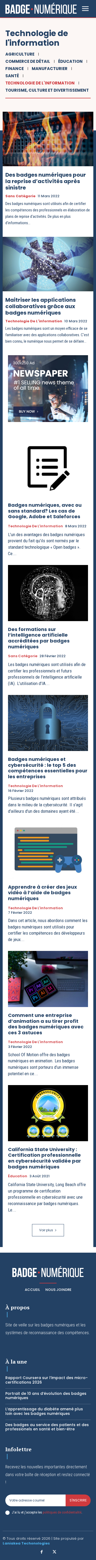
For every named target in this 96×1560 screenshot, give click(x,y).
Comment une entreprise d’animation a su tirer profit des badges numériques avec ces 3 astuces (45, 1024)
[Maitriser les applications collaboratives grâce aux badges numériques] (48, 264)
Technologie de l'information (40, 83)
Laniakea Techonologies (26, 1543)
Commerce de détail (27, 61)
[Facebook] (42, 1552)
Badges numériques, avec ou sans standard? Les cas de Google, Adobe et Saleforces (45, 511)
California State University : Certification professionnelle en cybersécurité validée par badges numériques (44, 1158)
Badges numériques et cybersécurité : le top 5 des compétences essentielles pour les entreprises (47, 768)
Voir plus (46, 1230)
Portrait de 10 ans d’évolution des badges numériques (45, 1396)
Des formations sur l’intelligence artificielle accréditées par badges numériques (39, 638)
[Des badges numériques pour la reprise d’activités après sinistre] (48, 139)
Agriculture (19, 54)
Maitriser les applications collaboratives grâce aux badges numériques (40, 306)
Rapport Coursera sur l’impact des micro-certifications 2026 (46, 1380)
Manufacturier (49, 68)
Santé (12, 76)
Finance (14, 68)
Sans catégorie (20, 196)
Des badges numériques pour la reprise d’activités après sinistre (45, 181)
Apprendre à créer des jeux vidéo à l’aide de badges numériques (42, 893)
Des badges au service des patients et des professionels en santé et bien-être (47, 1427)
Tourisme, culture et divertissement (47, 90)
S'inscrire (78, 1500)
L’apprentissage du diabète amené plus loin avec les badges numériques (44, 1411)
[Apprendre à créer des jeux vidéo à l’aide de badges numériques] (48, 851)
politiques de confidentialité (62, 1512)
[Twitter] (54, 1552)
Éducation (70, 61)
